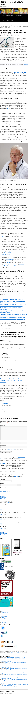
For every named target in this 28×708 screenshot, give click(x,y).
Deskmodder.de (4, 619)
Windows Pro (3, 610)
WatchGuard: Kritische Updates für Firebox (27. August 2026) (14, 658)
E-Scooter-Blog (2, 498)
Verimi (8, 262)
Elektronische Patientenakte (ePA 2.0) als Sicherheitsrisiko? (13, 301)
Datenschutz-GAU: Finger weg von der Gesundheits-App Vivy (14, 317)
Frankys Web (3, 622)
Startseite (2, 15)
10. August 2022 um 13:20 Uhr (6, 341)
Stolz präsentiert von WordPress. (7, 693)
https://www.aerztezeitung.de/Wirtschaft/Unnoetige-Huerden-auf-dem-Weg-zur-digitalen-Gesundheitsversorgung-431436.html (13, 380)
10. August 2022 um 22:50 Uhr (7, 405)
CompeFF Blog (4, 618)
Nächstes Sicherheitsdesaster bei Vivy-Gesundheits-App (12, 319)
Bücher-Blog (2, 493)
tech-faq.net (3, 615)
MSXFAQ (3, 617)
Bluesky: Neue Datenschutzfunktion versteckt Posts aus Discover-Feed (11, 526)
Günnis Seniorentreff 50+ (4, 495)
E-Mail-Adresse (3, 445)
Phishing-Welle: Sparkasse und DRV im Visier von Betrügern (10, 522)
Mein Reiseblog (3, 496)
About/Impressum (9, 15)
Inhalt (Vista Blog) (9, 20)
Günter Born (17, 35)
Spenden (2, 20)
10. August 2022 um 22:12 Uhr (6, 369)
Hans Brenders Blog (4, 612)
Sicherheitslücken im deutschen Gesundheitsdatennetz (12, 299)
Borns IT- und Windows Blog (5, 490)
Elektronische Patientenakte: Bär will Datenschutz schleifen (13, 302)
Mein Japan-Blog (3, 497)
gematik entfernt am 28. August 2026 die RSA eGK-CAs (16, 657)
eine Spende (16, 476)
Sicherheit (12, 322)
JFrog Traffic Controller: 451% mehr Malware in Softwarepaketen (10, 508)
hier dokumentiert (9, 259)
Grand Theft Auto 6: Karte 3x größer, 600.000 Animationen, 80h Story (11, 517)
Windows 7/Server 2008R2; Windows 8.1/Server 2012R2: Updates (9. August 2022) (6, 26)
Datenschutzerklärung (18, 15)
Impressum (2, 532)
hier (7, 108)
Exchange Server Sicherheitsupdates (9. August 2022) (21, 26)
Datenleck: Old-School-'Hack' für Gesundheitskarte (11, 306)
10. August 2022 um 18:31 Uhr (7, 354)
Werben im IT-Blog (20, 17)
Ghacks (2, 611)
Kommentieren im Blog (5, 17)
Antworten (2, 349)
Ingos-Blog (3, 613)
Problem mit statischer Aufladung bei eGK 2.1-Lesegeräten (13, 304)
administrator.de (4, 616)
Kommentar (2, 425)
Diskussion (13, 17)
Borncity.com (2, 488)
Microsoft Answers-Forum (14, 652)
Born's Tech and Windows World (5, 491)
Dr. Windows (3, 621)
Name (1, 441)
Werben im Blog (3, 534)
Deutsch (3, 480)
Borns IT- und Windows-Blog (12, 3)
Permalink (20, 323)
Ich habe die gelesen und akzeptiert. (13, 449)
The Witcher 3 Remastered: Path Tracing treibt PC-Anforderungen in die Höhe (12, 512)
